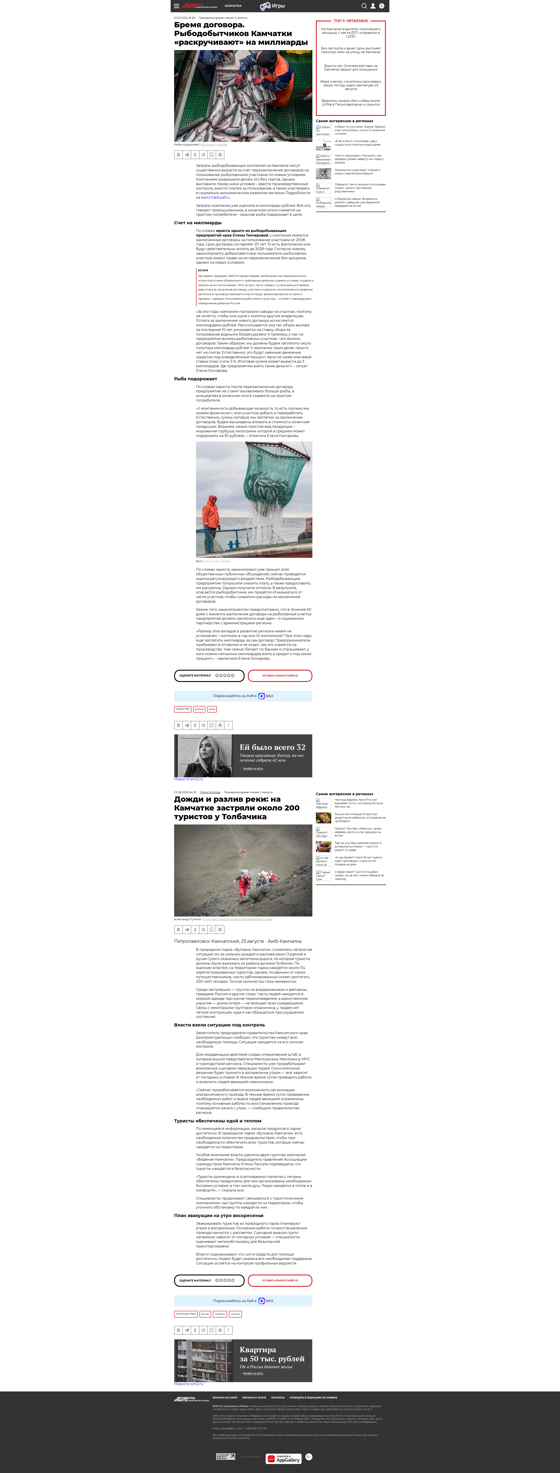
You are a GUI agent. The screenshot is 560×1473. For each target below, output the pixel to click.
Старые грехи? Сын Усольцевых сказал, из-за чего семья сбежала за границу (359, 875)
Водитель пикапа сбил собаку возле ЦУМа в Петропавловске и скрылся (351, 102)
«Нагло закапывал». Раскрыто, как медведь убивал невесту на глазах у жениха (359, 159)
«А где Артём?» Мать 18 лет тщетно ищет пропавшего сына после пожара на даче (358, 861)
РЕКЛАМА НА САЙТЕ (225, 1397)
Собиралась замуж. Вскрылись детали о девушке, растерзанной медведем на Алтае (357, 202)
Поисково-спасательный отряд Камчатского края (237, 919)
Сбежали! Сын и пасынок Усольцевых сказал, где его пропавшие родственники (360, 188)
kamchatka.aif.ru (215, 197)
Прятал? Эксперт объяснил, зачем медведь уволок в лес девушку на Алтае (358, 832)
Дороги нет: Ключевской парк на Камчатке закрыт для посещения (351, 67)
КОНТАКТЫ (278, 1397)
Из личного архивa (214, 144)
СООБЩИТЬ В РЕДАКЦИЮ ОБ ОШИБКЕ (313, 1397)
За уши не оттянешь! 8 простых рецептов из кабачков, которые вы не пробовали (360, 817)
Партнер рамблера (250, 1456)
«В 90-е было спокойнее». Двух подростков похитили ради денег (358, 142)
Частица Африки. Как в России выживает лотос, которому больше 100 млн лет (359, 803)
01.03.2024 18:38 (184, 17)
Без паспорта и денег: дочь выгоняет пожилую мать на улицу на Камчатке (351, 50)
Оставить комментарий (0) (280, 675)
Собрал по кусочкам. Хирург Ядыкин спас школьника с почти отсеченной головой (360, 130)
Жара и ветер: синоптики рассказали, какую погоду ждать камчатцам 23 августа (351, 85)
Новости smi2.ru (188, 779)
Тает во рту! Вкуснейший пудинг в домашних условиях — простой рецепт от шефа (358, 846)
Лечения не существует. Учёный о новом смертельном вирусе (357, 171)
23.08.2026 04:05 (185, 792)
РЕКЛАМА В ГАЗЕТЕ (254, 1397)
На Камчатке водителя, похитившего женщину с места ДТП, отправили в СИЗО (351, 32)
